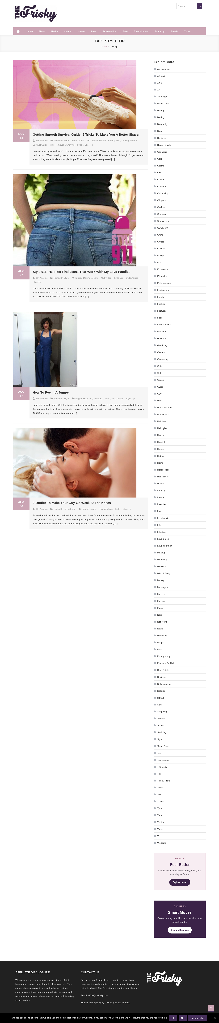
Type (159, 808)
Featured (162, 311)
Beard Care (163, 103)
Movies (81, 31)
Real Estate (163, 670)
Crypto (160, 241)
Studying (161, 732)
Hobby (160, 456)
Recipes (161, 677)
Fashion (161, 304)
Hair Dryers (163, 414)
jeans (95, 278)
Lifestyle (161, 532)
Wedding (161, 843)
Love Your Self (164, 545)
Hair (159, 400)
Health (54, 31)
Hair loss (161, 421)
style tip (89, 145)
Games (161, 352)
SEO (159, 704)
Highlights (162, 442)
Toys (159, 794)
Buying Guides (164, 145)
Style (125, 31)
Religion (161, 691)
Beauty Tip (113, 140)
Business (161, 138)
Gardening (162, 359)
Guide (160, 387)
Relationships (109, 31)
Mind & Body (70, 140)
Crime (160, 234)
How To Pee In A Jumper (51, 392)
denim (86, 278)
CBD (159, 172)
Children (161, 186)
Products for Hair (165, 663)
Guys (160, 393)
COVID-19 (162, 228)
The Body (162, 767)
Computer (162, 214)
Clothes (161, 207)
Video (160, 829)
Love (93, 31)
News (42, 31)
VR (158, 836)
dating (93, 509)
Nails (159, 615)
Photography (163, 656)
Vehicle (160, 822)
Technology (163, 760)
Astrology (162, 96)
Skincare (161, 718)
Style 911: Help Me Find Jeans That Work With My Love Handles (81, 272)
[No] (215, 1018)
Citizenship (162, 193)
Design (160, 255)
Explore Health (180, 882)
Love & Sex (69, 509)
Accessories (163, 69)
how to (87, 398)
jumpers (97, 398)
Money (160, 580)
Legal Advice (163, 518)
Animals (161, 76)
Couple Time (163, 221)
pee (107, 398)
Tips (159, 773)
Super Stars (163, 746)
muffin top (106, 278)
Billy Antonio (41, 140)
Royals (174, 31)
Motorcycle (162, 587)
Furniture (162, 331)
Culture (161, 248)
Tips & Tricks (163, 780)
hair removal (57, 145)
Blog (159, 131)
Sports (160, 725)
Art (158, 89)
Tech (159, 753)
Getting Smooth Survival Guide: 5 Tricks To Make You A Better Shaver (86, 134)
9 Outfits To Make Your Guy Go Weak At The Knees (72, 503)
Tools (160, 787)
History (160, 449)
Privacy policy (198, 1018)
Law (159, 511)
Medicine (161, 566)
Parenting (159, 31)
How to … (162, 483)
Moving (161, 601)
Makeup (161, 552)
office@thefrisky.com (98, 995)
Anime (160, 82)
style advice (132, 278)
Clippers (161, 200)
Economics (162, 269)
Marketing (162, 559)
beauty (102, 140)
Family (160, 297)
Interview (161, 504)
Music (160, 608)
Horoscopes (163, 469)
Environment (163, 290)
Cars (159, 158)
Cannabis (162, 152)
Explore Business (180, 930)
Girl (159, 373)
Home (30, 31)
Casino (160, 165)
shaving (70, 145)
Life (159, 525)
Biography (162, 124)
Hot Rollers (162, 476)
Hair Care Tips (164, 407)
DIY (159, 262)
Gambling (162, 345)
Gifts (159, 366)
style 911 (118, 278)
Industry (161, 490)
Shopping (162, 711)
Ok (173, 1018)
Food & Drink (164, 324)
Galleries (161, 338)
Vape (159, 815)
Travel (187, 31)
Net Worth (162, 621)
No (182, 1018)
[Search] (199, 6)
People (160, 642)
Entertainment (141, 31)
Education (162, 276)
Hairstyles (162, 428)
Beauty (160, 110)
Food (160, 317)
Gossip (160, 380)
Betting (160, 117)
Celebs (67, 31)
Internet (161, 497)
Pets (159, 649)
